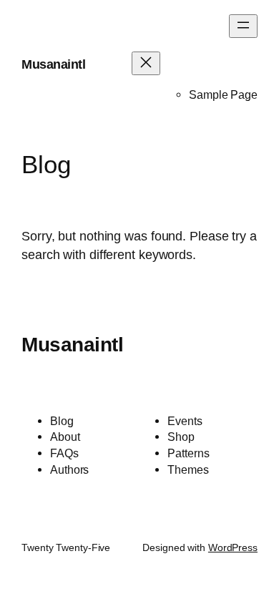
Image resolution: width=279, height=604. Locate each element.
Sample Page (223, 94)
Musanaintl (53, 64)
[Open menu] (243, 26)
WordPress (233, 547)
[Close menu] (146, 63)
